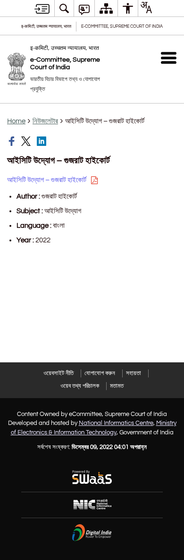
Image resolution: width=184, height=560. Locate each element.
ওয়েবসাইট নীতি (58, 373)
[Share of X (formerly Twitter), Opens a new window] (27, 141)
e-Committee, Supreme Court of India (122, 26)
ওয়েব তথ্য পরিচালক (79, 386)
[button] (168, 57)
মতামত (117, 386)
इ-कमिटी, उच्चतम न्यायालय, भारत (46, 26)
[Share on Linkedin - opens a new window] (42, 141)
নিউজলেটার (45, 121)
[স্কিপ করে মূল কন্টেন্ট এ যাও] (42, 8)
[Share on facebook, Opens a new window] (12, 141)
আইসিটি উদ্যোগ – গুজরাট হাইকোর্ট (47, 180)
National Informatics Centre (116, 423)
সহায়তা (133, 373)
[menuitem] (64, 8)
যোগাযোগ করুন (99, 373)
